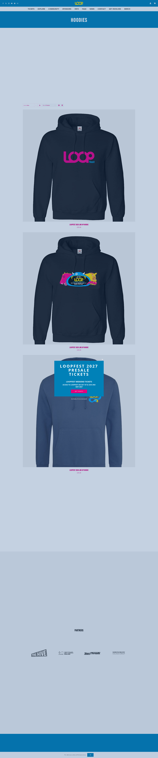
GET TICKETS (79, 391)
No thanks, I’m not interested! (79, 399)
